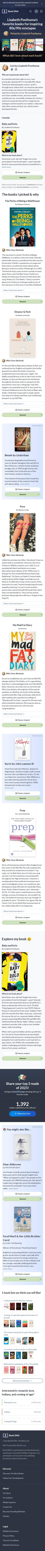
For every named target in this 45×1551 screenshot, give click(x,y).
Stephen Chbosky (23, 204)
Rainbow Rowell (24, 315)
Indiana (7, 1412)
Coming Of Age (10, 1421)
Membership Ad (37, 425)
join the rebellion (23, 187)
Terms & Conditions (11, 1540)
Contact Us (7, 1507)
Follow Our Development (13, 1478)
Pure (22, 506)
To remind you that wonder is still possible (20, 1349)
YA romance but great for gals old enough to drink (21, 1333)
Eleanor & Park (22, 311)
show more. (6, 167)
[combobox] (30, 11)
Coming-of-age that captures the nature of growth (21, 1316)
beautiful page (18, 1092)
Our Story (7, 1493)
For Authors (8, 1498)
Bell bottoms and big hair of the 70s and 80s (21, 1364)
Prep (22, 810)
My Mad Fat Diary (22, 625)
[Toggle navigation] (41, 11)
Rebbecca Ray (23, 510)
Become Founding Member (14, 1511)
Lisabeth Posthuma (31, 33)
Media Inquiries (9, 1502)
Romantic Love (10, 1402)
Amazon (23, 177)
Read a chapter (24, 172)
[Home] (10, 11)
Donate (6, 1516)
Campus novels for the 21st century (18, 1300)
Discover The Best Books (13, 1473)
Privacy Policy (8, 1536)
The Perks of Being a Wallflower (22, 200)
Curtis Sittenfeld (24, 814)
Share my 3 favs (23, 1113)
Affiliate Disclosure (11, 1531)
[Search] (30, 11)
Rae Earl (24, 628)
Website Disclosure (11, 1545)
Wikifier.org (21, 1445)
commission (31, 185)
